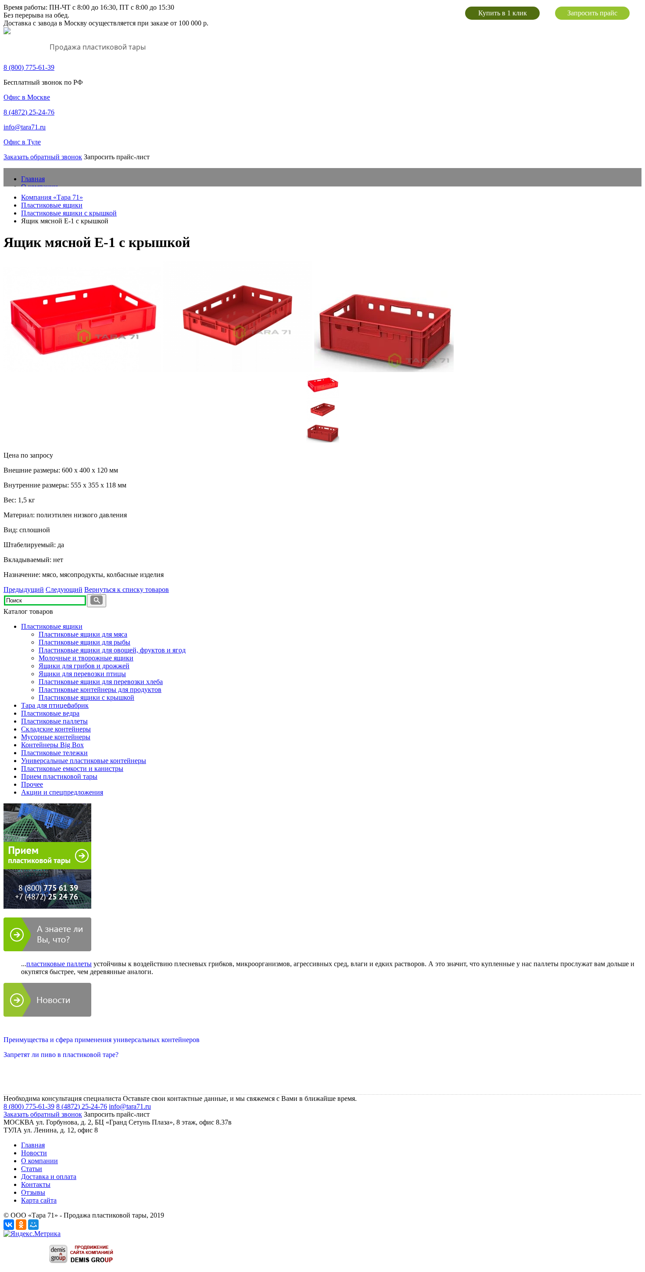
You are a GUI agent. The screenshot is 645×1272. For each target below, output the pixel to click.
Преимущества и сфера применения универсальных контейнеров (102, 1039)
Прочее (32, 784)
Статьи (31, 1168)
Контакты (35, 1184)
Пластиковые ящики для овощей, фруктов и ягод (112, 650)
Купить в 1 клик (502, 13)
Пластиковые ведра (50, 713)
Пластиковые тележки (54, 752)
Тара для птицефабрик (55, 705)
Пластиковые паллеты (54, 721)
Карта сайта (39, 1200)
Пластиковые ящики (51, 205)
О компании (39, 1161)
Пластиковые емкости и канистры (72, 768)
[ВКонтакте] (9, 1224)
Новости (34, 1153)
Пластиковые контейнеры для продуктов (100, 689)
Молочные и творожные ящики (86, 658)
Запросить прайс (592, 13)
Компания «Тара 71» (52, 197)
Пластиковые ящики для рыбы (84, 642)
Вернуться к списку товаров (126, 589)
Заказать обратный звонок (43, 157)
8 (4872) (29, 112)
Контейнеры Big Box (52, 745)
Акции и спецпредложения (62, 792)
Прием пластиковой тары (59, 776)
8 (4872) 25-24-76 (81, 1106)
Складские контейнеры (56, 729)
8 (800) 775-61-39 (29, 1106)
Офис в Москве (27, 97)
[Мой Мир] (33, 1224)
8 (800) (29, 67)
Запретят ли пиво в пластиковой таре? (61, 1054)
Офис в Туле (22, 142)
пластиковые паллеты (59, 963)
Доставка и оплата (48, 1176)
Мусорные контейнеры (55, 737)
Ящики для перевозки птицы (82, 673)
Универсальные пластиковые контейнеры (83, 760)
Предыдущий (24, 589)
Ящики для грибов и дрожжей (84, 666)
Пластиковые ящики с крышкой (69, 213)
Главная (33, 179)
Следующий (64, 589)
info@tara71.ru (25, 127)
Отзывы (33, 1192)
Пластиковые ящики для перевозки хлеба (101, 681)
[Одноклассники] (21, 1224)
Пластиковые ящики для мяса (83, 634)
